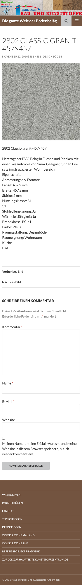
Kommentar (12, 327)
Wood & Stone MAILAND (18, 535)
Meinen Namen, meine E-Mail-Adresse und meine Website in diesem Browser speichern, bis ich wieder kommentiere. (39, 448)
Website (8, 420)
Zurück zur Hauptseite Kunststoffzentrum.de (35, 559)
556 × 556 (35, 56)
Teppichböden (12, 519)
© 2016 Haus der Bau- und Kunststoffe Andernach (31, 579)
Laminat (8, 511)
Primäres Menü (77, 21)
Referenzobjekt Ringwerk (21, 551)
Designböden (52, 56)
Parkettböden (12, 503)
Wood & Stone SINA (15, 543)
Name (7, 383)
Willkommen (11, 494)
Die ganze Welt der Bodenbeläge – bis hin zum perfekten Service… (31, 20)
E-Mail (8, 401)
